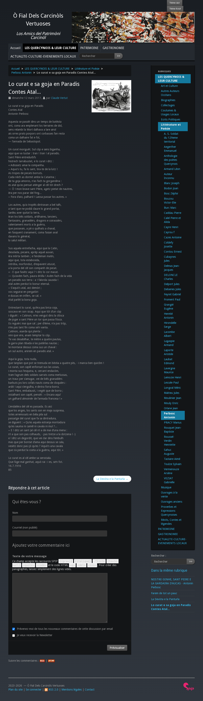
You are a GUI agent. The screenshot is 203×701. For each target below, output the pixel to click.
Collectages (168, 105)
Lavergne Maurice (169, 370)
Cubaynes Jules (170, 258)
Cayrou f (169, 232)
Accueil (15, 48)
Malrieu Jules (171, 392)
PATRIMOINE (89, 48)
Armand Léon (172, 169)
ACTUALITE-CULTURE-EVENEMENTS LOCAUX (43, 56)
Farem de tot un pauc (164, 593)
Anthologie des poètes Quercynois (170, 159)
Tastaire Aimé (172, 458)
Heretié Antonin (169, 315)
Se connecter (33, 689)
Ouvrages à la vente (169, 494)
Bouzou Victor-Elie (170, 200)
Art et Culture (169, 85)
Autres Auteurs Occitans (170, 93)
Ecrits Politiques (170, 119)
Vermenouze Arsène (171, 471)
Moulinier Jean (172, 398)
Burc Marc (170, 207)
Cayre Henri (171, 227)
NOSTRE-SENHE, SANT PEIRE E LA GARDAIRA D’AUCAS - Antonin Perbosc (172, 583)
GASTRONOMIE (113, 48)
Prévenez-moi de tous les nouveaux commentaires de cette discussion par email (65, 628)
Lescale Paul (171, 382)
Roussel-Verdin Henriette (169, 440)
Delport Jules (171, 284)
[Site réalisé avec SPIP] (189, 686)
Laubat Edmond (169, 361)
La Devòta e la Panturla (165, 599)
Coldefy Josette (168, 244)
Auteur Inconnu (169, 176)
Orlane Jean (171, 408)
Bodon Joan (171, 188)
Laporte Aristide (168, 352)
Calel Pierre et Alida (172, 220)
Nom (15, 512)
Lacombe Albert (169, 333)
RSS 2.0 (53, 689)
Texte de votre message (29, 556)
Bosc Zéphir (171, 193)
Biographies (168, 100)
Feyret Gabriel (172, 294)
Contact (89, 689)
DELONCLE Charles (171, 276)
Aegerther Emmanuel (170, 148)
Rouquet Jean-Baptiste (172, 429)
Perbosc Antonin (21, 72)
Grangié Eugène (168, 306)
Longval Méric (172, 387)
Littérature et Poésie (87, 68)
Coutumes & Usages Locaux (170, 112)
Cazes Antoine (172, 237)
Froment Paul (172, 299)
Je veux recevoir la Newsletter (34, 635)
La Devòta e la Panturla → (112, 478)
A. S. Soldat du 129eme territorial (171, 137)
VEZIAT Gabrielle (169, 480)
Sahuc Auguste (169, 451)
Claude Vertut (59, 97)
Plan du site (15, 689)
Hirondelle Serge (170, 324)
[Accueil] (133, 26)
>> (118, 56)
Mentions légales (71, 689)
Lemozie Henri (172, 377)
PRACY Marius (172, 422)
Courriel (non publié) (24, 527)
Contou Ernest (173, 251)
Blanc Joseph (171, 183)
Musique (166, 487)
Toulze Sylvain (172, 464)
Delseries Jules (172, 289)
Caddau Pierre (172, 212)
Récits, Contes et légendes (171, 521)
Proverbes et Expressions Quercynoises (169, 510)
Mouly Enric (171, 403)
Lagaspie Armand (169, 343)
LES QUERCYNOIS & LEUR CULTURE (50, 48)
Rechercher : (158, 555)
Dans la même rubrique (169, 570)
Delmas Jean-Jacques (172, 267)
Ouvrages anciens (171, 501)
